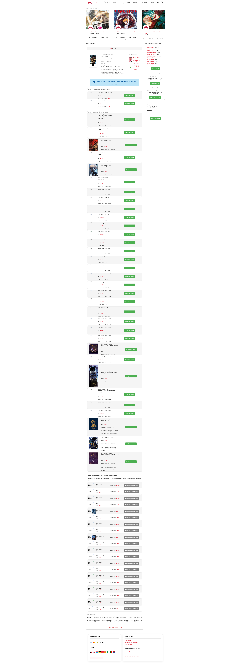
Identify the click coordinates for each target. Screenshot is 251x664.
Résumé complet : (91, 614)
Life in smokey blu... (151, 51)
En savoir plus (154, 83)
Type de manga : (104, 60)
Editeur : (103, 56)
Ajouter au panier (130, 95)
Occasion (135, 2)
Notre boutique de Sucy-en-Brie (132, 656)
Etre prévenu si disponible (132, 485)
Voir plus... (112, 77)
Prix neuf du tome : (105, 58)
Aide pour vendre (128, 644)
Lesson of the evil (151, 54)
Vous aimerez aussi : (132, 54)
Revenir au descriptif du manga (115, 627)
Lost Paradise (150, 58)
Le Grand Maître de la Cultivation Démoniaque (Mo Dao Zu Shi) (136, 67)
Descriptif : (103, 63)
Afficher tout (154, 69)
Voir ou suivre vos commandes (131, 642)
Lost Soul (149, 49)
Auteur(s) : (103, 54)
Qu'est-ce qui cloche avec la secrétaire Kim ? (136, 60)
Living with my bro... (151, 56)
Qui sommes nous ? (129, 654)
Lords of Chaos (150, 47)
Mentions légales (128, 652)
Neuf (128, 2)
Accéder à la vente (154, 97)
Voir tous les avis (154, 118)
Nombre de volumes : (106, 61)
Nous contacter (128, 640)
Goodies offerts (143, 2)
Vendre (152, 2)
